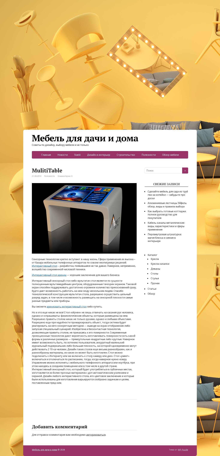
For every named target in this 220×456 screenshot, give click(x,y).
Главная (46, 154)
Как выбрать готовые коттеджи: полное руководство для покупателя (167, 215)
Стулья (155, 278)
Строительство (126, 154)
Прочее (155, 283)
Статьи (152, 288)
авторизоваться (96, 434)
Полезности (149, 154)
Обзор (151, 293)
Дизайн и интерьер (98, 154)
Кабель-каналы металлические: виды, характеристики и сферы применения (166, 226)
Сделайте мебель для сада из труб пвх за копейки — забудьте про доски (168, 195)
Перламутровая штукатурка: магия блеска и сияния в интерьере (165, 238)
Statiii (77, 154)
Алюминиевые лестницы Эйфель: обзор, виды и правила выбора (167, 204)
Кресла (155, 259)
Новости (62, 154)
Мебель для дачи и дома (85, 138)
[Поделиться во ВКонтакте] (42, 409)
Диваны (155, 268)
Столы (154, 273)
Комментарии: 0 (65, 176)
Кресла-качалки (160, 263)
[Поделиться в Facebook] (35, 409)
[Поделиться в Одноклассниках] (50, 409)
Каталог (152, 255)
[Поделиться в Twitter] (65, 409)
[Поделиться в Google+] (57, 409)
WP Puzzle (183, 449)
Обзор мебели (170, 154)
